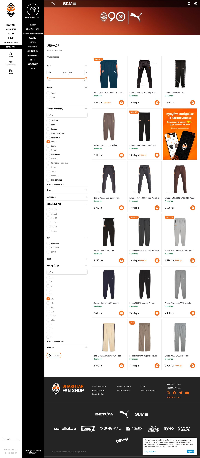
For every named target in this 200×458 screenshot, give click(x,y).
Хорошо (190, 451)
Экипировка (33, 55)
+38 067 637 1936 (174, 384)
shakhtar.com (173, 397)
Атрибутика (32, 51)
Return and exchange (124, 390)
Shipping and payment (124, 387)
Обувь (33, 42)
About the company (98, 390)
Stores (143, 387)
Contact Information (99, 387)
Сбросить (55, 355)
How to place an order (148, 390)
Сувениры (32, 47)
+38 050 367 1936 (174, 388)
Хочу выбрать (150, 451)
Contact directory (98, 394)
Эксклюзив (33, 64)
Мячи (32, 60)
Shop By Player (32, 29)
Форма (33, 25)
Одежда (32, 38)
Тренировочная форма (32, 33)
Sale (33, 68)
